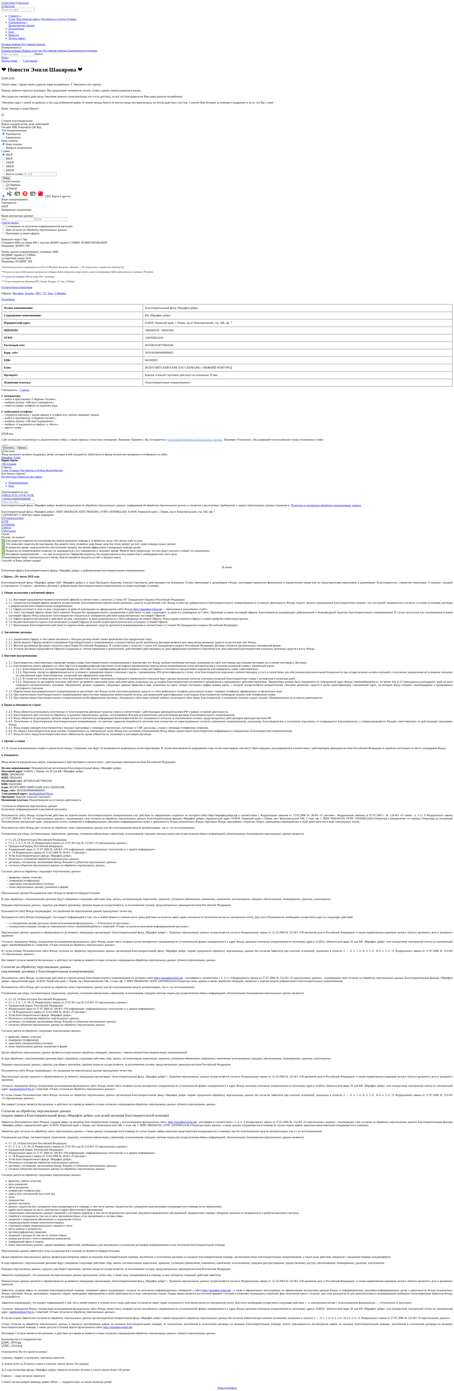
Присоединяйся (227, 1387)
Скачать (24, 389)
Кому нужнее (14, 144)
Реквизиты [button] (24, 127)
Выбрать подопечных (19, 147)
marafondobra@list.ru (41, 793)
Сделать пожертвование (16, 498)
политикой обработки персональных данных (195, 439)
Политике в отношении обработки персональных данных (326, 505)
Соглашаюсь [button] (13, 226)
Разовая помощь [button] (11, 44)
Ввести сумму (14, 174)
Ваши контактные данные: (17, 215)
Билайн (29, 293)
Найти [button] (39, 54)
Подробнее (8, 299)
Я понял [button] (227, 567)
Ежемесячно (13, 137)
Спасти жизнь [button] (9, 222)
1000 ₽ (10, 162)
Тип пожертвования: (14, 130)
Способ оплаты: (11, 181)
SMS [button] (14, 127)
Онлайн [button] (6, 127)
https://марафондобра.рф (147, 609)
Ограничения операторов (16, 287)
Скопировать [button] (9, 389)
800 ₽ (9, 158)
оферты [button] (34, 233)
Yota (50, 293)
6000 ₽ (10, 170)
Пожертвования (18, 482)
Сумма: (5, 150)
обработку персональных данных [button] (46, 229)
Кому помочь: (9, 140)
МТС (38, 293)
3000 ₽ (10, 166)
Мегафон (18, 293)
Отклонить (8, 447)
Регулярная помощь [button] (33, 44)
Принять (22, 447)
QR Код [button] (36, 127)
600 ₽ (9, 154)
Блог (11, 485)
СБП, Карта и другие (57, 196)
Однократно (13, 133)
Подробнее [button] (4, 445)
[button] (11, 47)
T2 (122, 267)
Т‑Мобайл (60, 293)
